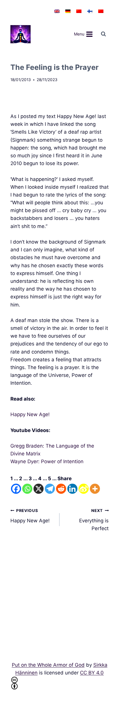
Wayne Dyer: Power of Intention (46, 461)
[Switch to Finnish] (89, 11)
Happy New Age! (30, 414)
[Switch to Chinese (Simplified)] (78, 11)
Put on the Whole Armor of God (48, 665)
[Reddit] (61, 489)
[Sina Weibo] (84, 489)
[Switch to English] (56, 11)
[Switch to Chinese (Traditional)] (100, 11)
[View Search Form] (103, 34)
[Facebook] (16, 489)
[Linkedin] (72, 489)
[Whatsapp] (27, 489)
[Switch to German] (67, 11)
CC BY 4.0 (92, 673)
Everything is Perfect (94, 519)
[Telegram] (50, 489)
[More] (95, 489)
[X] (39, 489)
